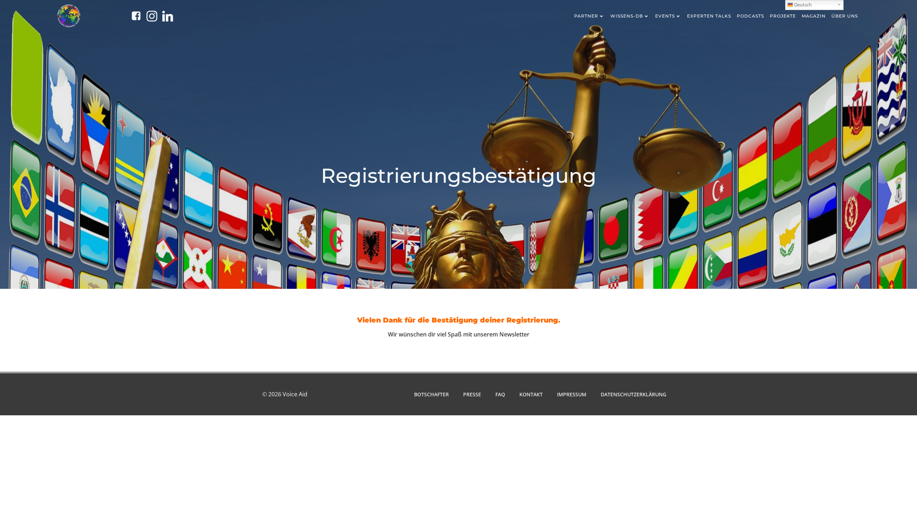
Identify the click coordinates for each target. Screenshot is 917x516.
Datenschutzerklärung (633, 394)
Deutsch (802, 4)
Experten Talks (709, 16)
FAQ (500, 394)
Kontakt (531, 394)
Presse (472, 394)
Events (665, 16)
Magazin (814, 16)
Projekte (783, 16)
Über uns (844, 16)
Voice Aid (295, 394)
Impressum (571, 394)
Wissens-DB (626, 16)
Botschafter (431, 394)
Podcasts (750, 16)
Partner (586, 16)
